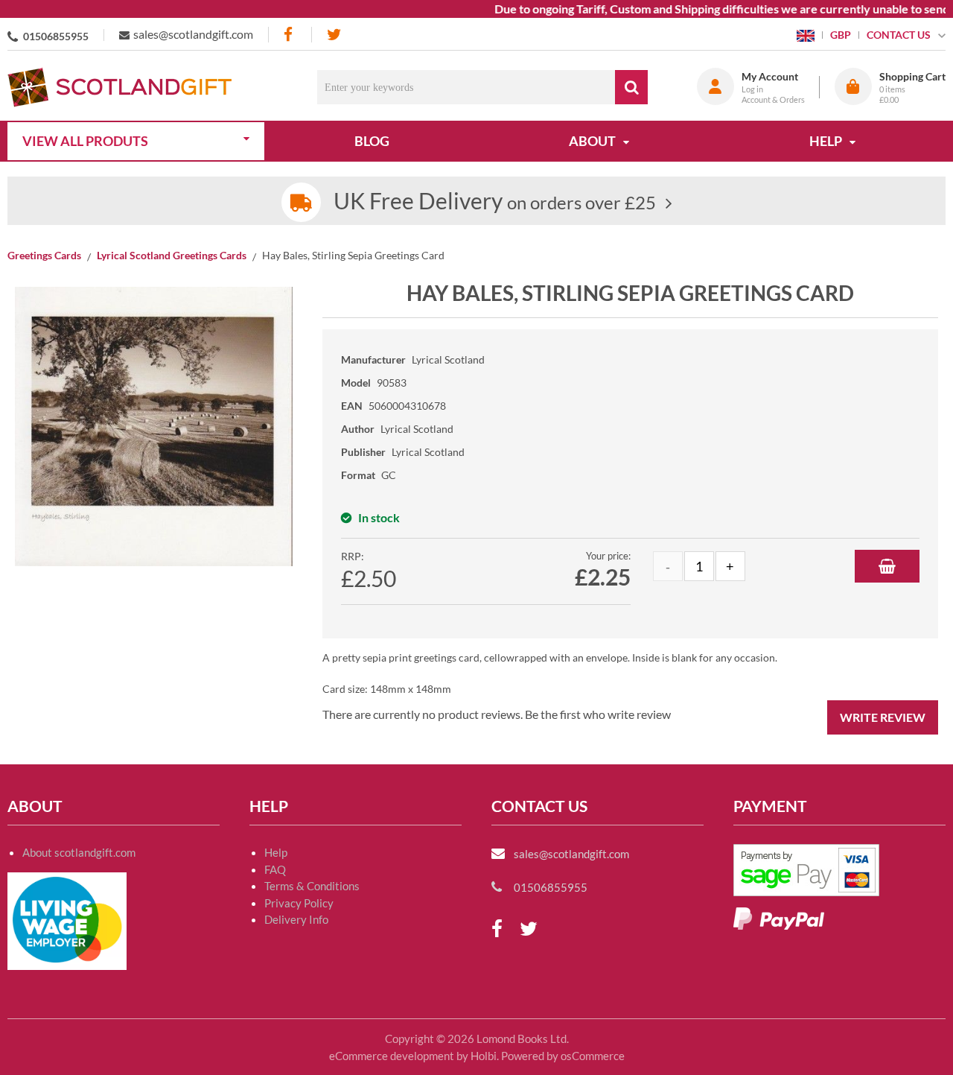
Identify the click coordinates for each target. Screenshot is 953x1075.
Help (275, 852)
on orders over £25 (495, 202)
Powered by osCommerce (563, 1055)
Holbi (484, 1055)
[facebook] (289, 34)
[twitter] (334, 34)
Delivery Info (296, 919)
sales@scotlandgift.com (193, 34)
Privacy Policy (299, 903)
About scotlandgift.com (79, 852)
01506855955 (56, 36)
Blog (371, 141)
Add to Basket (887, 566)
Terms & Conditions (312, 885)
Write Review (882, 717)
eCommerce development (391, 1055)
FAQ (275, 869)
